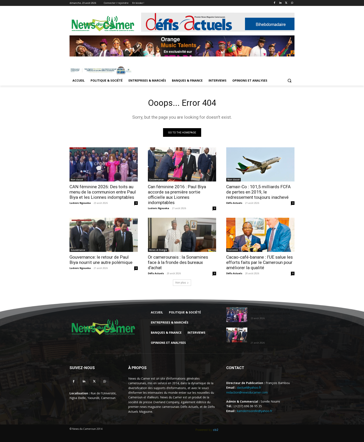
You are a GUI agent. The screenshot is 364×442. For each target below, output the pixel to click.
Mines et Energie (158, 250)
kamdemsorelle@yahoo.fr (254, 411)
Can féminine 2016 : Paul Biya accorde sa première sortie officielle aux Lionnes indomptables (177, 194)
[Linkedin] (280, 3)
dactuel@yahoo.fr (249, 388)
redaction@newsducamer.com (247, 392)
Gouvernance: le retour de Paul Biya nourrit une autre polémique (101, 260)
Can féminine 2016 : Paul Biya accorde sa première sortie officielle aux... (270, 334)
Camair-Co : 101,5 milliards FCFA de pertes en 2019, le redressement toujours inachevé (258, 192)
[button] (289, 80)
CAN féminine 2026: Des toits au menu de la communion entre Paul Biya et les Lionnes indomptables (103, 192)
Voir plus (180, 282)
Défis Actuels (234, 202)
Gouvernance (156, 179)
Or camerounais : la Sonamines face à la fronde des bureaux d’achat (178, 262)
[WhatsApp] (292, 3)
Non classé (77, 179)
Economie (233, 250)
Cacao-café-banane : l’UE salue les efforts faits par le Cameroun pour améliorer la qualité (259, 262)
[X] (286, 3)
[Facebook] (274, 3)
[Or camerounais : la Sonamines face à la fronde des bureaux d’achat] (182, 235)
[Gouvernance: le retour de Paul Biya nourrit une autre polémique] (104, 235)
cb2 (215, 429)
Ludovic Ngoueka (80, 202)
